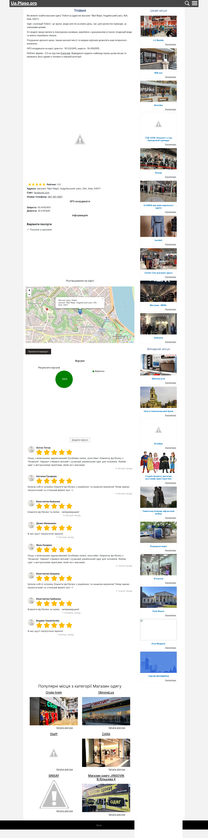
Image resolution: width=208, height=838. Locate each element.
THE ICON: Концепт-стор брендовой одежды (158, 139)
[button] (80, 312)
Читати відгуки (64, 727)
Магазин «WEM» (158, 305)
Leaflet (131, 342)
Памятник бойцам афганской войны (158, 512)
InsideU (158, 240)
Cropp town (54, 692)
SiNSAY (54, 775)
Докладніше (170, 44)
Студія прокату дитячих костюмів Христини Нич (158, 477)
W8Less (158, 73)
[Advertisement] (79, 79)
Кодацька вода (158, 546)
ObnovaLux (106, 692)
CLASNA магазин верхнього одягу (158, 206)
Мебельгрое (158, 378)
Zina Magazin (158, 643)
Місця (99, 825)
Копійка (158, 443)
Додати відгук (80, 439)
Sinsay (158, 173)
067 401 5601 (55, 196)
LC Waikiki (158, 40)
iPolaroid (158, 578)
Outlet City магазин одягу (158, 273)
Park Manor (159, 611)
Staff (54, 734)
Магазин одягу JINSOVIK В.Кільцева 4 (106, 777)
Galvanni (158, 338)
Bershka (158, 105)
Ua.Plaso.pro (24, 3)
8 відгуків (65, 53)
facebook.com (41, 192)
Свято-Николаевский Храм (158, 411)
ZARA (106, 734)
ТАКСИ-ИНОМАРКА (158, 676)
